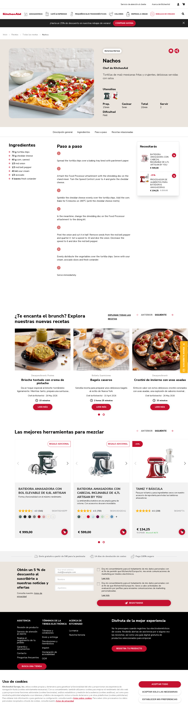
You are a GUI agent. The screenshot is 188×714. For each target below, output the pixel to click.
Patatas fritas (112, 51)
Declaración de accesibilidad (49, 653)
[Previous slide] (18, 463)
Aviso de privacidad (65, 701)
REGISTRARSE (136, 603)
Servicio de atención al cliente (133, 4)
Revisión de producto (27, 627)
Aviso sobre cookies (82, 698)
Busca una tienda (32, 666)
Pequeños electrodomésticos (90, 14)
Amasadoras (35, 14)
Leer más (106, 578)
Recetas (14, 35)
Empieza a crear (139, 14)
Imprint (45, 647)
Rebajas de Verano (165, 14)
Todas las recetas (30, 35)
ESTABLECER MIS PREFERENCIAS (159, 699)
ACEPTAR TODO (160, 684)
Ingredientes (83, 132)
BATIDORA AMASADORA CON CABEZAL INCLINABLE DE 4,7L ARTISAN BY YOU (159, 159)
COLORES (118, 14)
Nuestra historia (77, 634)
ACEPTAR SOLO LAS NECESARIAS (159, 692)
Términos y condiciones (48, 631)
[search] (183, 14)
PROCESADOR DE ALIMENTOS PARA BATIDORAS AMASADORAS (159, 183)
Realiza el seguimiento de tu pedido (26, 640)
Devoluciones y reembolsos (49, 642)
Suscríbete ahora (183, 357)
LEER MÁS (43, 407)
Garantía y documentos (23, 647)
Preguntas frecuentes (28, 657)
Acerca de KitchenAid (161, 4)
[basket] (183, 4)
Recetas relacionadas (122, 132)
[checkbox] (98, 569)
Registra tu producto (129, 648)
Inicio (5, 35)
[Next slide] (67, 463)
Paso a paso (101, 132)
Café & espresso (59, 14)
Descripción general (63, 132)
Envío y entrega (50, 637)
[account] (178, 4)
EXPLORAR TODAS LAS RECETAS (119, 317)
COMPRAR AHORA (124, 23)
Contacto (21, 653)
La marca (73, 630)
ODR (44, 658)
